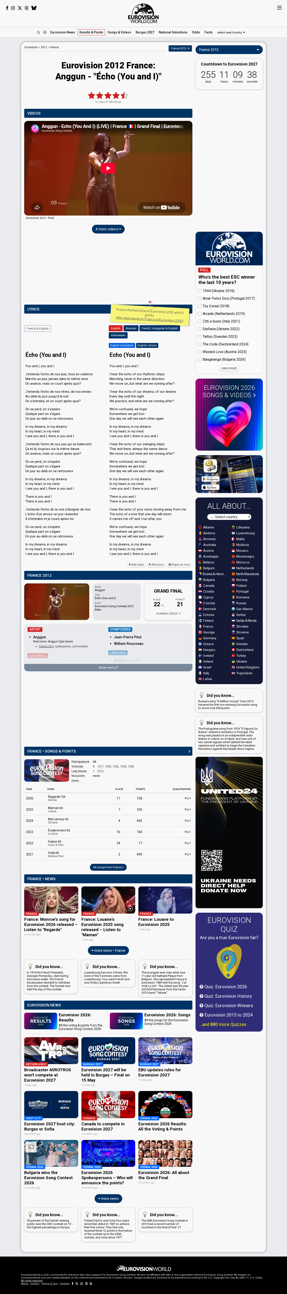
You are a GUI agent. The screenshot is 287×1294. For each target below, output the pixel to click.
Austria (208, 551)
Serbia (240, 615)
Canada (208, 586)
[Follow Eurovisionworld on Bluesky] (34, 8)
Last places (79, 771)
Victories (77, 766)
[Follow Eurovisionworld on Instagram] (13, 8)
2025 (29, 809)
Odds (196, 32)
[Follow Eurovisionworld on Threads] (26, 8)
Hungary (208, 650)
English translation (122, 345)
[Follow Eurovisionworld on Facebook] (7, 8)
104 (139, 832)
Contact (34, 1283)
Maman (54, 809)
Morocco (242, 562)
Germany (209, 638)
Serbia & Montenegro (248, 621)
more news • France (109, 950)
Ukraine (241, 661)
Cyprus (207, 597)
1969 (108, 766)
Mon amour (56, 820)
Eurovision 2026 (229, 391)
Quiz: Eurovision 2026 (225, 986)
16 (118, 832)
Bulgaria (208, 580)
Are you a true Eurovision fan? (229, 937)
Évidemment (57, 832)
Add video (137, 564)
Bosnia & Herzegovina (215, 574)
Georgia (208, 632)
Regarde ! (55, 798)
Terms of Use (49, 1283)
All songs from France (107, 867)
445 (139, 821)
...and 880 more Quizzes (223, 1024)
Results (91, 32)
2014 (100, 771)
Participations (80, 761)
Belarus (208, 562)
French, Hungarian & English (160, 328)
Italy (205, 673)
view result (229, 368)
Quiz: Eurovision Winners (228, 1005)
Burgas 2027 (145, 32)
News (62, 32)
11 (118, 798)
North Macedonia (247, 574)
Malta (239, 539)
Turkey (240, 656)
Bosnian (131, 328)
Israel (206, 667)
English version (147, 345)
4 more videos (107, 229)
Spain (239, 638)
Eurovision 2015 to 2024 (228, 1015)
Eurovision (31, 47)
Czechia (208, 603)
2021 (29, 854)
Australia (209, 545)
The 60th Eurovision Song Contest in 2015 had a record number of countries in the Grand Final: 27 (164, 1220)
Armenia (208, 539)
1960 (123, 766)
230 (139, 809)
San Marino (244, 609)
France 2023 (46, 646)
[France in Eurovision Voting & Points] (46, 770)
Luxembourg (245, 533)
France (207, 626)
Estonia (208, 615)
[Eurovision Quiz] (229, 961)
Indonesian (118, 335)
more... (76, 780)
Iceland (208, 656)
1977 (100, 766)
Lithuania (242, 527)
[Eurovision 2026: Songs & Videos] (229, 424)
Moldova (242, 545)
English (115, 328)
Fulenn (55, 843)
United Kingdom (247, 667)
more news (109, 1198)
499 (139, 854)
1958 (131, 766)
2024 (29, 821)
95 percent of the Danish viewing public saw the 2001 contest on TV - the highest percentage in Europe (50, 1220)
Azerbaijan (210, 556)
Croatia (208, 591)
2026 (29, 798)
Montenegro (244, 556)
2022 (29, 843)
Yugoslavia (243, 673)
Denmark (209, 609)
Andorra (208, 533)
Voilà (56, 854)
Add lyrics (157, 564)
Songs (119, 32)
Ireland (207, 661)
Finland (207, 621)
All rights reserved (32, 1280)
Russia (240, 603)
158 (139, 798)
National (173, 32)
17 (140, 843)
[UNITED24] (229, 832)
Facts (208, 32)
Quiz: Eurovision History (227, 996)
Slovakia (241, 626)
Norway (241, 580)
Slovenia (242, 632)
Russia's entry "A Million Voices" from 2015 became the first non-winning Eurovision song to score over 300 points (227, 701)
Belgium (208, 568)
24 (118, 843)
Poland (240, 586)
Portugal (242, 591)
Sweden (241, 644)
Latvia (207, 679)
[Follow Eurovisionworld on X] (19, 8)
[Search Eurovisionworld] (38, 32)
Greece (208, 644)
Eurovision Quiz (229, 925)
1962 (116, 766)
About (24, 1283)
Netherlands (244, 568)
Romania (242, 597)
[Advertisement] (108, 270)
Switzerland (244, 650)
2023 (29, 832)
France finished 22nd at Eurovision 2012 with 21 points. (150, 315)
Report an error (180, 564)
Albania (208, 527)
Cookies (65, 1283)
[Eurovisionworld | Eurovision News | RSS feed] (91, 1283)
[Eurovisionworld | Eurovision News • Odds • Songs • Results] (143, 13)
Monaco (241, 551)
